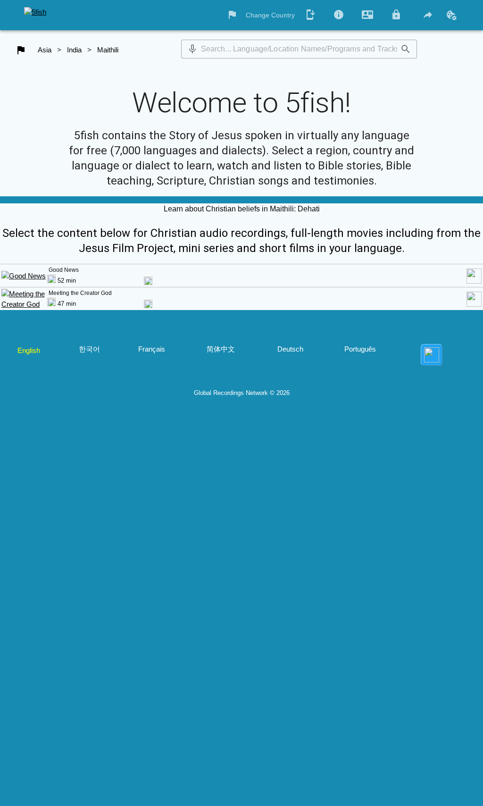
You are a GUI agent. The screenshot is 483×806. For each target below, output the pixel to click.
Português (360, 349)
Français (151, 349)
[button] (192, 49)
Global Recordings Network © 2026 (242, 392)
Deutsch (290, 349)
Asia (44, 50)
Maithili (107, 50)
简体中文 (221, 349)
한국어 (89, 349)
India (74, 50)
